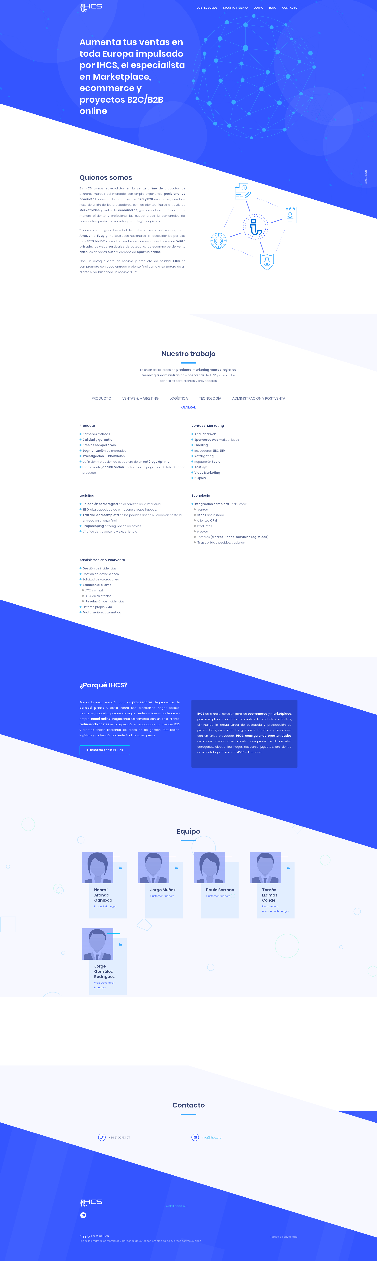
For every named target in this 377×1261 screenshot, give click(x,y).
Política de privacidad (283, 1236)
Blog (272, 8)
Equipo (258, 8)
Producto (101, 398)
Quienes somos (207, 8)
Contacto (289, 8)
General (188, 407)
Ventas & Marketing (140, 398)
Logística (179, 398)
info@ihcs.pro (211, 1137)
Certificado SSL (177, 1206)
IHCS (106, 1236)
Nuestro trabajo (235, 8)
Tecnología (210, 398)
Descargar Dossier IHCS (105, 750)
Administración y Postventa (258, 398)
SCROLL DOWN (366, 177)
